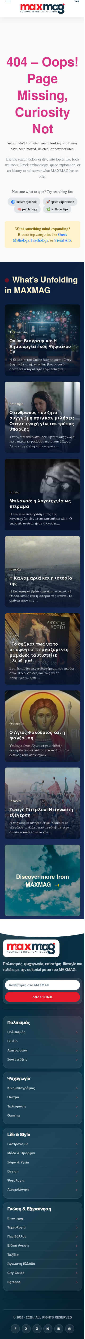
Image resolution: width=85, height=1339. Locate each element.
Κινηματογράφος (21, 1088)
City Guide (15, 1273)
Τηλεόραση (16, 1106)
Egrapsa (14, 1282)
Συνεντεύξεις (17, 1059)
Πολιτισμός (16, 1032)
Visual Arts (62, 240)
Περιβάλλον (16, 1236)
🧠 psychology (27, 209)
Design (13, 1171)
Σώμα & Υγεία (18, 1162)
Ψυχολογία (16, 1180)
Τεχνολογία (16, 1227)
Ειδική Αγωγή (18, 1245)
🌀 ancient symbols (24, 201)
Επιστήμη (15, 1218)
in (58, 1328)
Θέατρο (13, 1097)
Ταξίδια (13, 1255)
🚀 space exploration (60, 201)
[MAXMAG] (42, 8)
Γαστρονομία (18, 1144)
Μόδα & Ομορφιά (21, 1153)
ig (48, 1328)
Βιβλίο (12, 1041)
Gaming (13, 1115)
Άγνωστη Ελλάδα (21, 1264)
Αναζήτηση (42, 997)
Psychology (39, 240)
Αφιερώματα (17, 1050)
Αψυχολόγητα (18, 1189)
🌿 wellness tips (57, 209)
